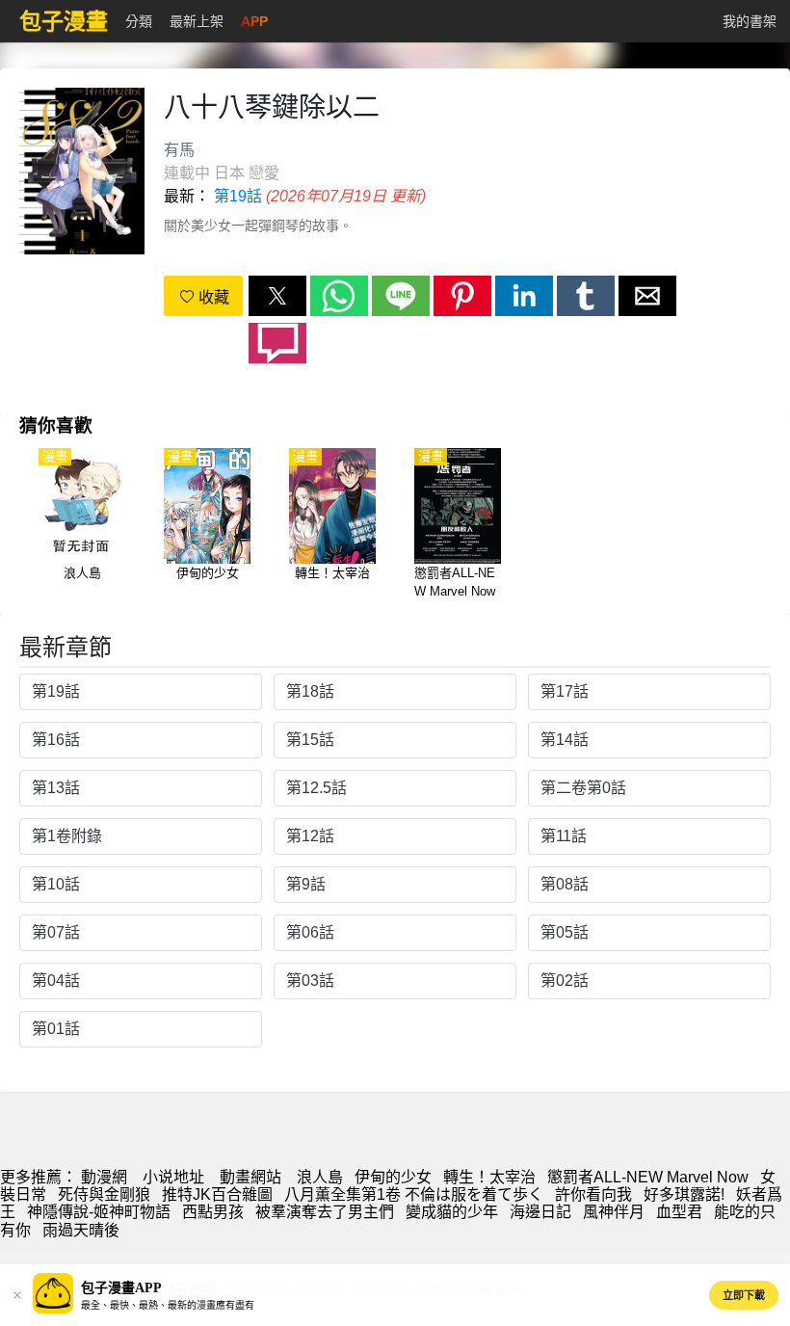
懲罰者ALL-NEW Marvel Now (648, 1177)
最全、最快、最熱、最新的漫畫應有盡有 (167, 1305)
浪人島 (320, 1177)
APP (254, 21)
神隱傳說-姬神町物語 (99, 1212)
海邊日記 (540, 1212)
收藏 (212, 297)
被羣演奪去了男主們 (324, 1212)
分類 (138, 21)
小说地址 (173, 1177)
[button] (277, 296)
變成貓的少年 (452, 1212)
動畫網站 (250, 1177)
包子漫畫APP (121, 1288)
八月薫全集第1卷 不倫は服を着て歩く (413, 1194)
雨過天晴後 (80, 1230)
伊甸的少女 (393, 1177)
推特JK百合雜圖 (217, 1194)
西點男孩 (213, 1212)
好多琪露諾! (684, 1194)
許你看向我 (593, 1194)
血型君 (679, 1212)
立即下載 (744, 1295)
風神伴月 (614, 1212)
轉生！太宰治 (489, 1177)
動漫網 (104, 1177)
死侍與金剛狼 (104, 1194)
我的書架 (750, 21)
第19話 (238, 196)
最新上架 (197, 21)
